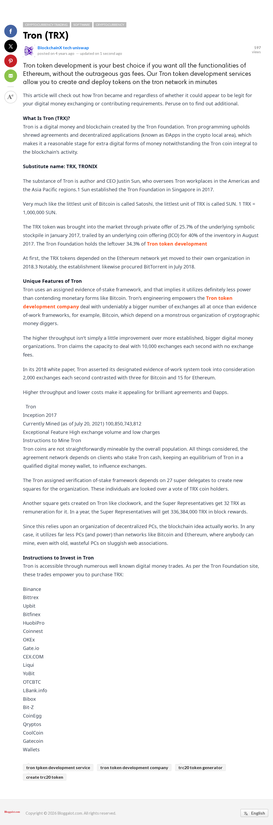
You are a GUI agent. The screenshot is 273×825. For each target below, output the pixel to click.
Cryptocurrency (110, 25)
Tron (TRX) (46, 35)
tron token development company (134, 767)
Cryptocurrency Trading (46, 25)
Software (81, 25)
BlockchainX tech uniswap (63, 47)
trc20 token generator (200, 767)
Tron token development (177, 244)
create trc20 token (44, 777)
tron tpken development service (58, 767)
